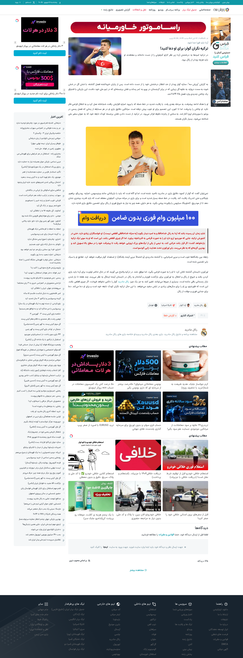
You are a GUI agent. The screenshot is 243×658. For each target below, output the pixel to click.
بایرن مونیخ (114, 624)
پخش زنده (199, 2)
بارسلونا (116, 619)
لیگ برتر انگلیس (76, 619)
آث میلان (116, 609)
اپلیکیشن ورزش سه (213, 2)
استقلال (152, 609)
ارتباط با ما (223, 614)
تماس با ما (170, 2)
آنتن (190, 644)
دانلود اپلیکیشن (220, 609)
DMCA (225, 644)
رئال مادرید (123, 281)
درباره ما (224, 624)
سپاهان (152, 629)
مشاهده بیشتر (137, 570)
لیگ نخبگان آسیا (76, 639)
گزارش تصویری (123, 10)
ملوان (153, 639)
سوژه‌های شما (152, 2)
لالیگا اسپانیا (78, 624)
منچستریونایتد (113, 649)
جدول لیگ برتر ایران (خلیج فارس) (67, 609)
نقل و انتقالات (139, 10)
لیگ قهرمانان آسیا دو (74, 644)
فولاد (153, 634)
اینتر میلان (115, 614)
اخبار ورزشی (189, 2)
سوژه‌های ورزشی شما (182, 609)
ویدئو (189, 629)
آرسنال (117, 629)
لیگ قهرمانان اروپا (75, 634)
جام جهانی (43, 609)
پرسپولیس (151, 614)
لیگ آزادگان (78, 614)
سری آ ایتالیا (78, 629)
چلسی (117, 634)
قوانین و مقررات (166, 534)
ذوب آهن (151, 624)
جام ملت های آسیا (39, 614)
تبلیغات (161, 2)
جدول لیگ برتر (189, 10)
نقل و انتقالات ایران (39, 629)
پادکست (180, 2)
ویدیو (160, 10)
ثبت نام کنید (40, 101)
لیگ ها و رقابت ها (183, 624)
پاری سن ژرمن (41, 634)
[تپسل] (79, 212)
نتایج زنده (108, 10)
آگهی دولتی (222, 649)
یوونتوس (116, 654)
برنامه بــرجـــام (173, 10)
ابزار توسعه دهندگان (218, 629)
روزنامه (152, 10)
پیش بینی (225, 2)
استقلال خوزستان (148, 654)
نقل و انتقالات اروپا (39, 624)
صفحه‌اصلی (205, 10)
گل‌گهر (153, 644)
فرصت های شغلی (219, 634)
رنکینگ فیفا (42, 619)
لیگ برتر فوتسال (76, 649)
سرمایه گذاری (40, 53)
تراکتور (153, 619)
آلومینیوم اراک (149, 649)
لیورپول (116, 644)
